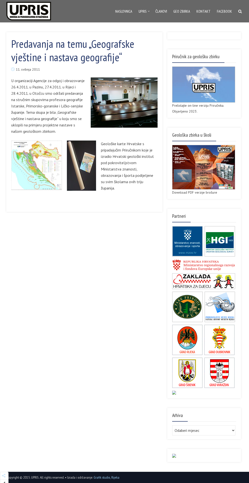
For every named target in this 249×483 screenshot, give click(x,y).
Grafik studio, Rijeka (106, 477)
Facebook (224, 11)
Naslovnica (123, 11)
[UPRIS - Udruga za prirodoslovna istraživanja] (28, 10)
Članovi (161, 11)
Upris (143, 11)
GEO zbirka (181, 11)
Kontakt (203, 11)
